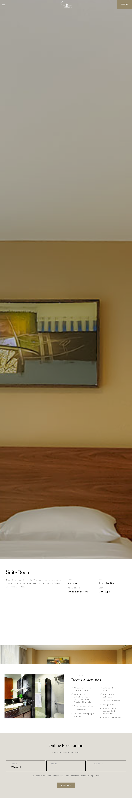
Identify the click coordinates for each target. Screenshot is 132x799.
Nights (54, 764)
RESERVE (66, 785)
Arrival (14, 764)
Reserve (124, 4)
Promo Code (97, 764)
